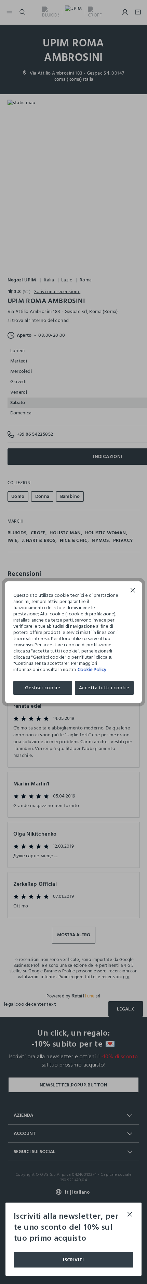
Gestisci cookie (43, 688)
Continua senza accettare (133, 591)
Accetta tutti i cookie (104, 688)
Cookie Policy (92, 669)
